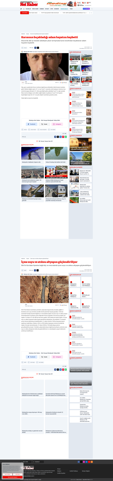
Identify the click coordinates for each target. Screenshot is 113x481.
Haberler (23, 33)
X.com (45, 124)
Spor (51, 8)
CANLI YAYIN (25, 461)
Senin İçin (87, 8)
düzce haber (33, 129)
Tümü (71, 8)
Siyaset (47, 8)
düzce (25, 47)
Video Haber (35, 8)
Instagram (58, 124)
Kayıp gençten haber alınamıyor (39, 12)
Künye (59, 469)
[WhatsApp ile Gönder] (66, 137)
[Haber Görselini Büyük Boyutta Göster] (44, 66)
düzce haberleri (43, 129)
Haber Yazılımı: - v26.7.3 (82, 479)
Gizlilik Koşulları (61, 473)
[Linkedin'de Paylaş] (60, 137)
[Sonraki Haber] (91, 13)
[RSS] (92, 462)
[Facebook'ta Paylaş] (35, 48)
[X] (81, 462)
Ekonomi (56, 8)
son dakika (53, 129)
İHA (29, 82)
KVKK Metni (17, 474)
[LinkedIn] (86, 462)
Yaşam (27, 258)
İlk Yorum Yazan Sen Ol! (46, 141)
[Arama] (92, 9)
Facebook (32, 124)
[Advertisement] (14, 30)
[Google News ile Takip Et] (63, 82)
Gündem (42, 8)
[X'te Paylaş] (38, 48)
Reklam (59, 471)
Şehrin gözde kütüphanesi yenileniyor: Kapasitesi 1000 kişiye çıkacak (68, 12)
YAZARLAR (37, 461)
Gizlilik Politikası (74, 471)
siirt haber (32, 362)
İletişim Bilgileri (86, 471)
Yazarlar (28, 8)
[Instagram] (84, 462)
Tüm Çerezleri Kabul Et (12, 477)
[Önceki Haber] (89, 13)
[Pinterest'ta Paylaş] (63, 137)
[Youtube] (89, 462)
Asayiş (27, 33)
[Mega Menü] (21, 9)
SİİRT (25, 270)
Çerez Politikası (7, 474)
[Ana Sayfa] (23, 9)
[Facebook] (79, 462)
